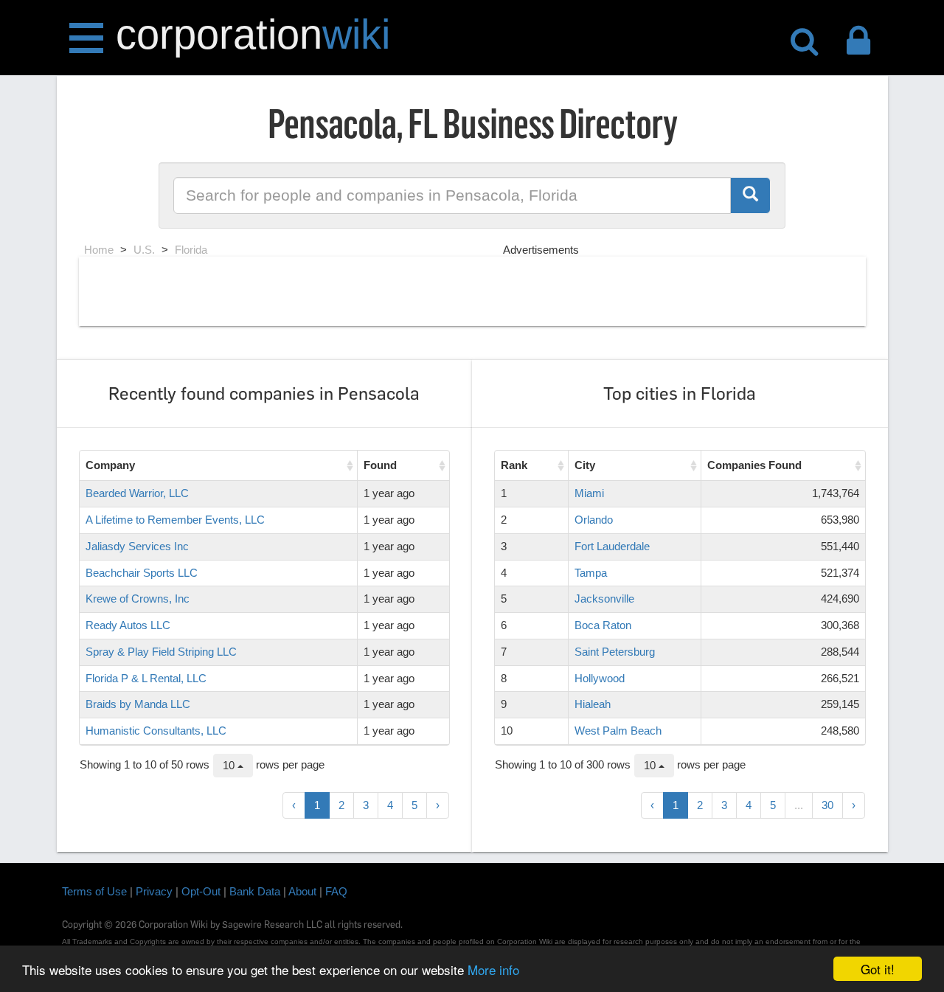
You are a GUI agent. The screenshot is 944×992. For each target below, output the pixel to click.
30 (827, 805)
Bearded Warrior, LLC (137, 493)
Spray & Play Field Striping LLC (161, 651)
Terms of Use (94, 891)
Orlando (594, 519)
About (302, 891)
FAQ (336, 891)
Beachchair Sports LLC (142, 572)
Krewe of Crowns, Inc (138, 598)
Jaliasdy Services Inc (137, 546)
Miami (589, 493)
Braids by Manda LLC (138, 704)
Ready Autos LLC (128, 625)
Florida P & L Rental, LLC (146, 678)
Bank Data (254, 891)
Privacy (154, 891)
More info (493, 969)
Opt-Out (201, 891)
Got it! (878, 969)
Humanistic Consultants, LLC (156, 730)
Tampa (591, 572)
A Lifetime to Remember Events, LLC (175, 519)
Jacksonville (604, 598)
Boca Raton (603, 625)
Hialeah (593, 704)
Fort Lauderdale (612, 546)
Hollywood (600, 678)
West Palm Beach (618, 730)
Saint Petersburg (615, 651)
